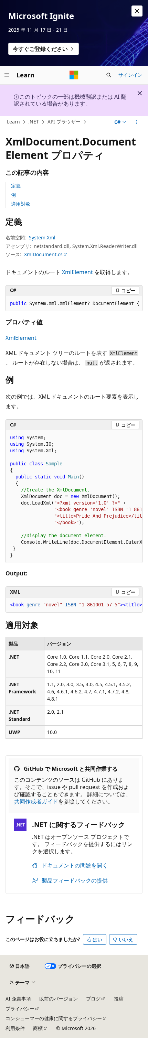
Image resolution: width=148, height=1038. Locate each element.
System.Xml (42, 237)
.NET (33, 121)
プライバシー (20, 1008)
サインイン (130, 75)
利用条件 (15, 1028)
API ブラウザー (64, 121)
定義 (16, 185)
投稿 (119, 998)
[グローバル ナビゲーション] (7, 75)
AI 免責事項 (18, 998)
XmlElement (77, 272)
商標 (38, 1028)
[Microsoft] (74, 75)
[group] (74, 303)
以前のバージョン (58, 998)
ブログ (93, 998)
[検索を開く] (109, 75)
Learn (13, 121)
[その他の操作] (136, 122)
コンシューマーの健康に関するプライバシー (54, 1018)
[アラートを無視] (136, 11)
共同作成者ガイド (36, 801)
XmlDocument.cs (43, 254)
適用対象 (20, 204)
